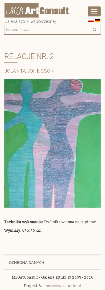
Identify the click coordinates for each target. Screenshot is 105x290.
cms (46, 286)
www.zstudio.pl (66, 286)
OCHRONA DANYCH (26, 262)
